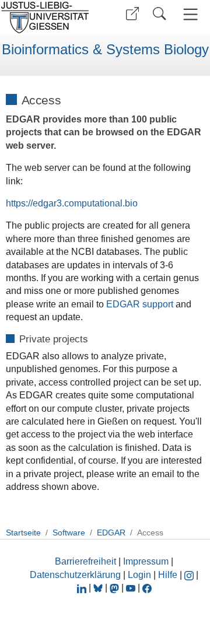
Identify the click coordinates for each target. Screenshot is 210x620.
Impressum (146, 561)
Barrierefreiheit (85, 561)
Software (68, 532)
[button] (132, 14)
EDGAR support (139, 304)
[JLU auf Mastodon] (115, 588)
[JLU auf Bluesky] (99, 588)
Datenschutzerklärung (75, 575)
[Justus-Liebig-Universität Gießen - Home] (48, 17)
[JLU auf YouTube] (130, 588)
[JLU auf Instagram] (190, 575)
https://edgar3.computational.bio (72, 203)
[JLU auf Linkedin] (83, 588)
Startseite (23, 532)
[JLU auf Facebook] (147, 588)
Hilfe (167, 575)
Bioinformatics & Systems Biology (105, 49)
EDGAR (111, 532)
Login (140, 575)
